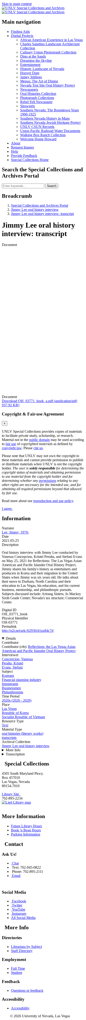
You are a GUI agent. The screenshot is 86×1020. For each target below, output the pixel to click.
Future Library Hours (26, 826)
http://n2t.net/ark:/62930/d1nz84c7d (27, 631)
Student (16, 973)
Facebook (19, 901)
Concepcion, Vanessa (17, 659)
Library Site (11, 794)
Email (16, 876)
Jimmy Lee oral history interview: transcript (42, 214)
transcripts (9, 738)
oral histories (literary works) (22, 733)
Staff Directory (22, 951)
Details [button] (11, 638)
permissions (47, 481)
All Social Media (23, 918)
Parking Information (25, 834)
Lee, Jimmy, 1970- (15, 532)
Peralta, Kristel (12, 663)
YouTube (18, 909)
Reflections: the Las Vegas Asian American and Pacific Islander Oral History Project (38, 649)
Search (51, 186)
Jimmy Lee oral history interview (35, 210)
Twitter (17, 905)
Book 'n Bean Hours (26, 830)
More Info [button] (13, 750)
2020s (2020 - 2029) (16, 700)
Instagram (19, 913)
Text (5, 725)
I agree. (7, 509)
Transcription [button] (15, 754)
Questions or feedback (27, 990)
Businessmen (11, 688)
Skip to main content (17, 4)
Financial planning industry (21, 680)
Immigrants (10, 684)
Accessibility (20, 1008)
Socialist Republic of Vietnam (23, 717)
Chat (15, 863)
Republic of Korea (15, 713)
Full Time (18, 968)
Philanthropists (12, 692)
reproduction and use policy (53, 501)
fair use (11, 444)
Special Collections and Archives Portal (39, 205)
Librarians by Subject (26, 947)
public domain (39, 440)
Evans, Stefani (12, 667)
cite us (38, 448)
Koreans (8, 676)
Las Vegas (9, 709)
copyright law (12, 448)
